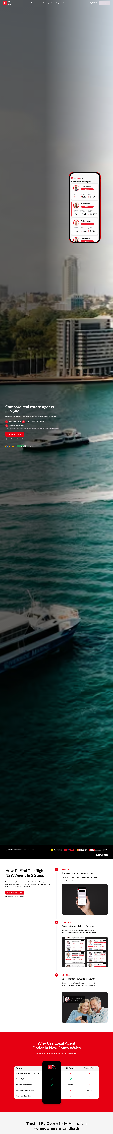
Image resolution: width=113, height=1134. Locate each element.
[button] (62, 3)
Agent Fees (50, 3)
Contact (38, 3)
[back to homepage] (7, 3)
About (32, 3)
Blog (44, 3)
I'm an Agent (104, 3)
